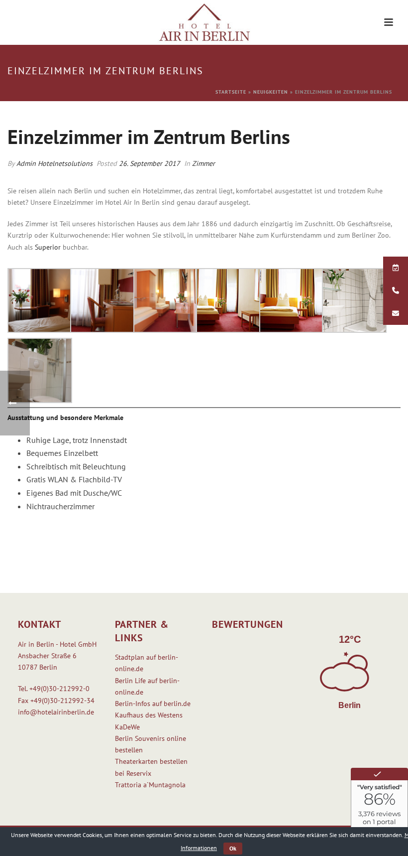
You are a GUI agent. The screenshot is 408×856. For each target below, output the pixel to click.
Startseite (230, 92)
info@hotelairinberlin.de (56, 712)
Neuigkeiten (270, 92)
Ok (232, 848)
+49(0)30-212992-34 (62, 700)
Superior (48, 247)
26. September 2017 (149, 163)
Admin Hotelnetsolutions (54, 163)
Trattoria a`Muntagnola (150, 784)
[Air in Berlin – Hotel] (204, 22)
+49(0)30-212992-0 (59, 688)
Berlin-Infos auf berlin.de (153, 703)
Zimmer (203, 163)
